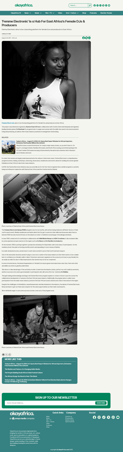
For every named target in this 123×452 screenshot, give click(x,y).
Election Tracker (106, 13)
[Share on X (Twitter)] (86, 38)
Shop (84, 13)
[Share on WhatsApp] (89, 38)
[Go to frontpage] (24, 5)
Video (60, 13)
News (27, 13)
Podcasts (93, 13)
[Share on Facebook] (83, 38)
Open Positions (69, 422)
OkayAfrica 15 (16, 13)
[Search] (90, 5)
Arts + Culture (71, 13)
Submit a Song (69, 420)
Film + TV (48, 13)
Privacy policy (69, 418)
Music (37, 13)
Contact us (68, 416)
